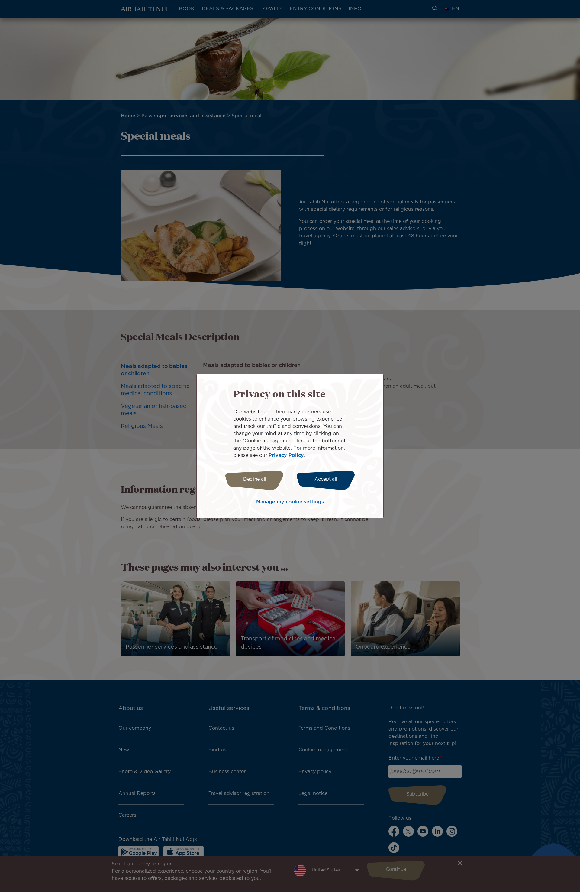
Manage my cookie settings (290, 502)
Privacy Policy (286, 455)
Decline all (254, 479)
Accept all (325, 479)
